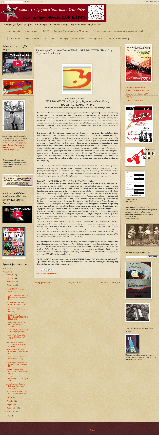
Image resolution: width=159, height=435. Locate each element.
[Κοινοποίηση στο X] (47, 270)
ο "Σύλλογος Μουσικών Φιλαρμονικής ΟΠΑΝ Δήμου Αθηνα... (17, 379)
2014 (7, 268)
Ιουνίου (10, 398)
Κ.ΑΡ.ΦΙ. (128, 97)
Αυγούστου (11, 285)
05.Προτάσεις (78, 38)
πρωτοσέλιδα (10, 257)
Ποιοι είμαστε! (32, 31)
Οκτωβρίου (11, 278)
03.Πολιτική (49, 38)
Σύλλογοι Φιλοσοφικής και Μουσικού (71, 31)
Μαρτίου (10, 405)
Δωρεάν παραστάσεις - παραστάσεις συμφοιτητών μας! (118, 31)
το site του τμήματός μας (134, 100)
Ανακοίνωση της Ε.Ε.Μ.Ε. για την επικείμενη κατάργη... (17, 331)
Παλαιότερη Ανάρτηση (109, 282)
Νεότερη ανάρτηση (43, 282)
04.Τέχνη (64, 38)
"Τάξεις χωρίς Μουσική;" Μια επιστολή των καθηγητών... (17, 392)
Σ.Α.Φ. (46, 31)
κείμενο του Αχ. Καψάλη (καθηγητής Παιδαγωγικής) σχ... (17, 351)
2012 (7, 416)
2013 (7, 272)
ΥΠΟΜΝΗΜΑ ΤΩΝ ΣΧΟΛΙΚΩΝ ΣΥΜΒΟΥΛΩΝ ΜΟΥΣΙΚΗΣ (17, 317)
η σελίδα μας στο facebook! (135, 88)
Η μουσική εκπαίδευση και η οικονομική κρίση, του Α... (16, 303)
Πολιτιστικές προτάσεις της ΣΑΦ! (137, 94)
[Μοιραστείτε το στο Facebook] (49, 270)
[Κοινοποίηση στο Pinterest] (51, 270)
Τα (5, 257)
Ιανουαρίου (11, 411)
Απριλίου (10, 401)
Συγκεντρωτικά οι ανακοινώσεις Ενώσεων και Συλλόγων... (16, 290)
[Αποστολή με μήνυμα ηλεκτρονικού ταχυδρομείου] (42, 270)
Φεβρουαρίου (12, 408)
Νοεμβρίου (11, 275)
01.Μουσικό (15, 38)
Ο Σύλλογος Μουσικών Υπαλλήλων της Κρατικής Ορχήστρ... (16, 344)
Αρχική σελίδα (13, 31)
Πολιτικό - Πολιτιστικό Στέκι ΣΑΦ (137, 91)
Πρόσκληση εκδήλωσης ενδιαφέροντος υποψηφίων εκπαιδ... (17, 371)
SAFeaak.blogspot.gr (10, 149)
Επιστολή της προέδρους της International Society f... (16, 358)
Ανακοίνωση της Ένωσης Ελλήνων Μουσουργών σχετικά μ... (15, 386)
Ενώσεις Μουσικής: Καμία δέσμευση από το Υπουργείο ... (15, 324)
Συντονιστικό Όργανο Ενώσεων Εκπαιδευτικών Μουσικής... (16, 310)
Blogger (92, 430)
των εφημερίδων (18, 257)
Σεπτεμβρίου (11, 282)
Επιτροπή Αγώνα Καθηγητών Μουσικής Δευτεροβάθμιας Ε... (17, 297)
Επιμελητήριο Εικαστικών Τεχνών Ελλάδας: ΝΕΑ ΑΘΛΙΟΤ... (15, 337)
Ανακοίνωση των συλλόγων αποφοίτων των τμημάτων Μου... (16, 364)
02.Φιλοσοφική (32, 38)
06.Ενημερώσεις (96, 38)
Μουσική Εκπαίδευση (119, 38)
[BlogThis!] (44, 270)
